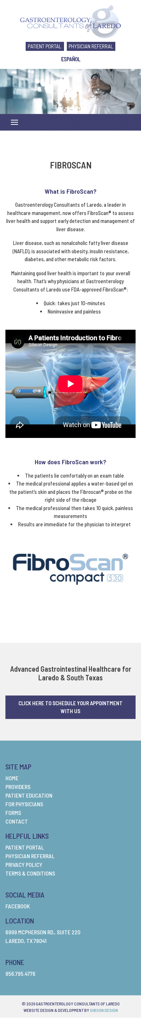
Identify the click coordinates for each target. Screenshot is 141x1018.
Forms (13, 812)
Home (11, 778)
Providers (17, 786)
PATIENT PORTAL (24, 847)
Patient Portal (44, 46)
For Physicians (24, 803)
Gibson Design (104, 1010)
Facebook (17, 906)
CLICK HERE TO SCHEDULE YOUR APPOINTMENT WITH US (70, 707)
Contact (16, 821)
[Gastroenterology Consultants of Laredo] (70, 21)
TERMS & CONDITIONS (30, 873)
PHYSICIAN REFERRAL (91, 46)
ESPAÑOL (70, 59)
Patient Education (28, 795)
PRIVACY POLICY (23, 864)
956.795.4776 (20, 973)
